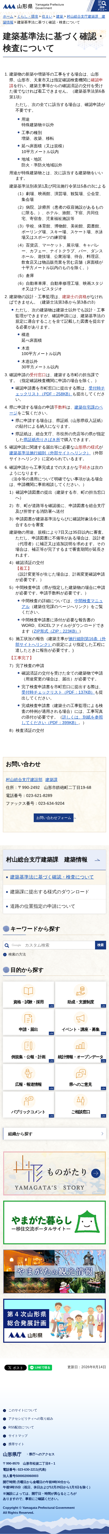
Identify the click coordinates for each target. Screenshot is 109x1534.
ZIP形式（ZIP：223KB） (56, 631)
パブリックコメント (28, 1111)
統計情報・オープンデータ (80, 1056)
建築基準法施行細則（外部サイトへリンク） (50, 453)
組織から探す (20, 1133)
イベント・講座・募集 (80, 1029)
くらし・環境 (27, 16)
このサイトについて (22, 1410)
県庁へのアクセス (42, 1454)
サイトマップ (18, 1435)
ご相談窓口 (80, 1111)
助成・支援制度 (80, 1002)
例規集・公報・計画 (28, 1056)
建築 (60, 16)
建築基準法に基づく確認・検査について (52, 877)
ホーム (8, 16)
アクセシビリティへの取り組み (30, 1418)
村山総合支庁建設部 (24, 779)
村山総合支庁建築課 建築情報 (46, 859)
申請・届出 (28, 1029)
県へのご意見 (80, 1084)
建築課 (51, 779)
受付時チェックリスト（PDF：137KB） (58, 692)
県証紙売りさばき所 (42, 439)
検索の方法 (17, 954)
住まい (47, 16)
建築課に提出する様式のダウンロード (49, 891)
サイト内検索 (7, 946)
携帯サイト (16, 1444)
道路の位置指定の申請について (42, 906)
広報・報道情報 (28, 1084)
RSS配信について (21, 1427)
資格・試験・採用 (28, 1002)
